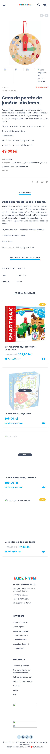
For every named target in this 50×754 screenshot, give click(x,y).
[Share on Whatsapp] (46, 182)
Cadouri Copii (18, 163)
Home (4, 88)
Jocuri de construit (21, 631)
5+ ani (19, 281)
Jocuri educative (9, 91)
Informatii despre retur (22, 681)
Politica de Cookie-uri (22, 677)
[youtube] (27, 737)
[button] (4, 5)
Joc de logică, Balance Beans (20, 542)
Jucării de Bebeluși (21, 644)
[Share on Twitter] (36, 182)
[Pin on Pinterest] (41, 182)
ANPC (15, 690)
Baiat (19, 275)
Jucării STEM (18, 648)
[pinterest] (31, 737)
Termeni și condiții (21, 666)
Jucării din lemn (20, 639)
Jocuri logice (18, 626)
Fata (24, 275)
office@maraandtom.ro (22, 603)
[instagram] (23, 737)
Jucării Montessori (19, 166)
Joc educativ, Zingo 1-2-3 (18, 413)
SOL (14, 694)
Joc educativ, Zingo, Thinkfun (20, 477)
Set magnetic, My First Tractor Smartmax (20, 348)
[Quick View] (43, 359)
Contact (16, 686)
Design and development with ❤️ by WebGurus (25, 747)
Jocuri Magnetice (20, 635)
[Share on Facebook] (32, 182)
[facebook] (19, 737)
